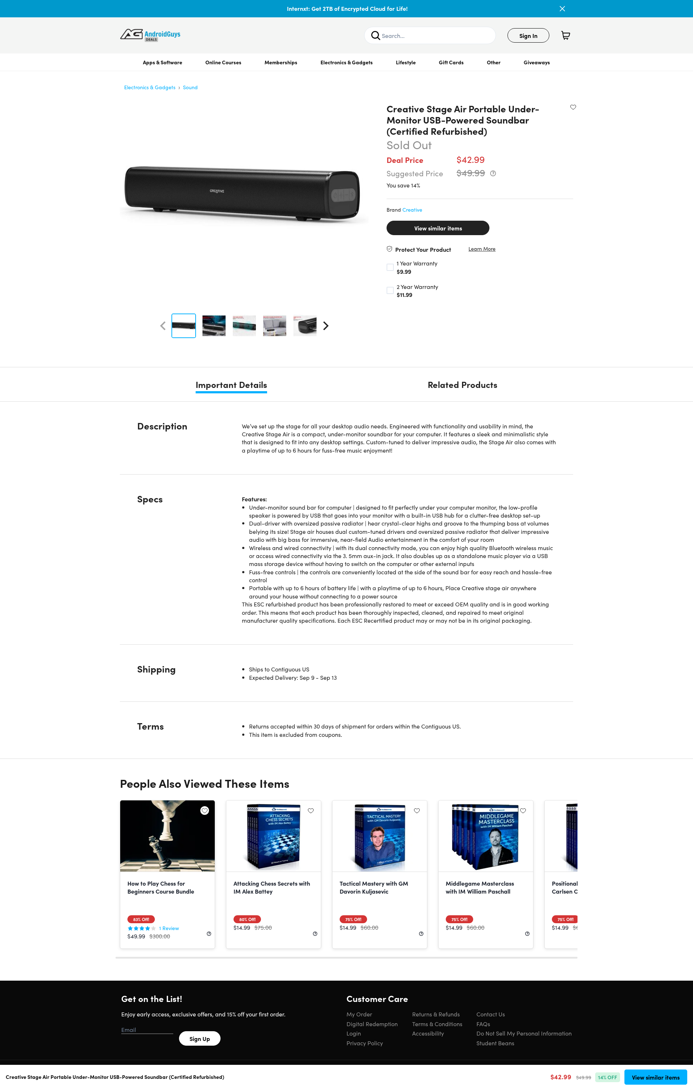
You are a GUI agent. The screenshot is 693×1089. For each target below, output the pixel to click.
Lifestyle (406, 62)
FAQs (483, 1024)
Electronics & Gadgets (347, 62)
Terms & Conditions (437, 1024)
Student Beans (495, 1043)
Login (353, 1033)
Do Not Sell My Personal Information (524, 1033)
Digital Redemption (372, 1024)
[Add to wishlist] (573, 107)
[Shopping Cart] (565, 35)
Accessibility (428, 1033)
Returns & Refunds (436, 1014)
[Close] (562, 8)
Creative (412, 209)
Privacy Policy (364, 1043)
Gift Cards (451, 62)
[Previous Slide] (162, 326)
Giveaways (537, 62)
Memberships (281, 62)
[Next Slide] (326, 326)
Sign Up (199, 1038)
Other (494, 62)
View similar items (438, 228)
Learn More (482, 248)
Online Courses (223, 62)
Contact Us (490, 1014)
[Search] (376, 35)
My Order (359, 1014)
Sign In (528, 35)
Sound (190, 87)
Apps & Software (162, 62)
